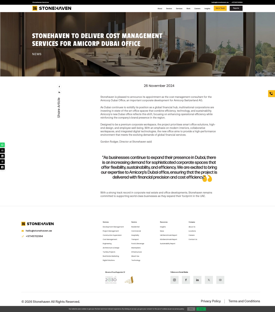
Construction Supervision (112, 235)
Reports (236, 8)
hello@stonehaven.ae (220, 2)
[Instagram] (2, 161)
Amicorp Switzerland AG (188, 100)
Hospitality (135, 235)
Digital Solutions (109, 260)
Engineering (107, 243)
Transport (135, 239)
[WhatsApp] (2, 145)
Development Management (113, 227)
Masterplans (136, 248)
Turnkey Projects (109, 252)
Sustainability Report (167, 243)
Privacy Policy (211, 301)
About (160, 9)
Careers (197, 9)
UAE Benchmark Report (168, 235)
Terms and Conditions (244, 301)
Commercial (136, 231)
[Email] (2, 150)
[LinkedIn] (2, 156)
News (162, 231)
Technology (135, 260)
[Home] (51, 8)
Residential (135, 227)
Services (179, 9)
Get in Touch (220, 8)
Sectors (169, 9)
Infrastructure (136, 252)
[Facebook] (2, 167)
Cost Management (110, 239)
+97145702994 (237, 2)
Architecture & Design (111, 248)
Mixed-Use (135, 256)
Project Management (111, 231)
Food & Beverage (137, 243)
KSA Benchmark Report (168, 239)
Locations (192, 231)
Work (188, 9)
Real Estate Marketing (111, 256)
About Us (192, 227)
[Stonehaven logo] (37, 224)
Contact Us (193, 239)
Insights (207, 9)
